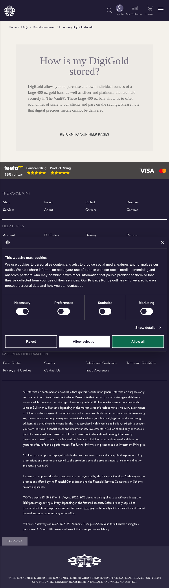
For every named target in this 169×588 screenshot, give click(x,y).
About (48, 209)
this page (89, 508)
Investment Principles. (132, 444)
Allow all (138, 341)
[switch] (63, 311)
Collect (90, 202)
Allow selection (84, 341)
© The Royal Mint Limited (27, 577)
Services (8, 209)
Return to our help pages (84, 134)
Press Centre (12, 363)
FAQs (24, 27)
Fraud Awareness (97, 370)
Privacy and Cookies (17, 370)
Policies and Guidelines (101, 363)
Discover (133, 202)
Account (9, 235)
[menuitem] (109, 10)
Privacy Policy (99, 280)
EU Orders (51, 235)
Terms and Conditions (141, 363)
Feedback (14, 541)
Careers (90, 209)
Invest (48, 202)
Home (13, 27)
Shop (6, 202)
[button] (161, 9)
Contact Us (52, 370)
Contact (132, 209)
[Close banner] (162, 242)
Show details (145, 327)
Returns (132, 235)
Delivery (91, 235)
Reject (31, 341)
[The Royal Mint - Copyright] (9, 10)
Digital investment (44, 27)
